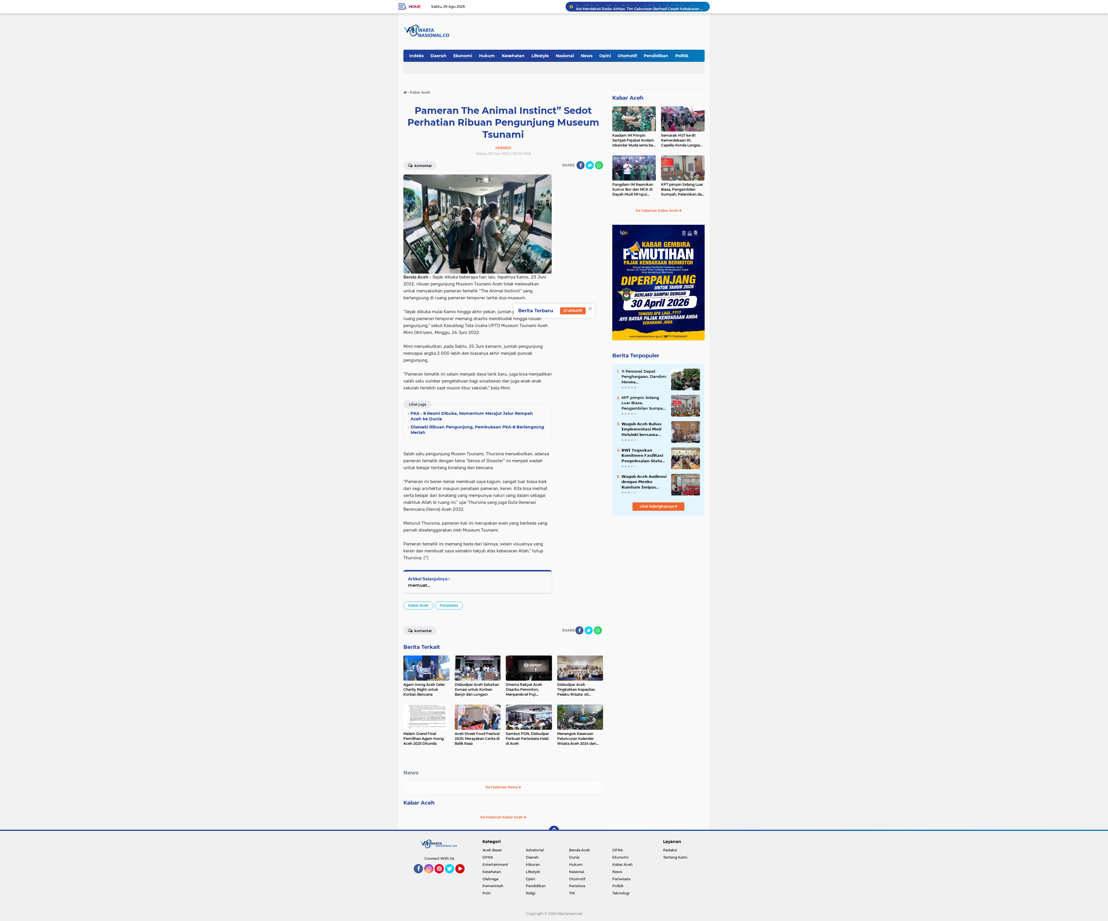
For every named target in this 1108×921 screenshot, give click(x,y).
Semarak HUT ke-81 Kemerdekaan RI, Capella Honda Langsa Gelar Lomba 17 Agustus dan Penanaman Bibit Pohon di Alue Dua (682, 140)
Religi (530, 893)
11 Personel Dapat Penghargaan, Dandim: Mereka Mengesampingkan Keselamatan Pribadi (644, 377)
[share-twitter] (590, 165)
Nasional (565, 55)
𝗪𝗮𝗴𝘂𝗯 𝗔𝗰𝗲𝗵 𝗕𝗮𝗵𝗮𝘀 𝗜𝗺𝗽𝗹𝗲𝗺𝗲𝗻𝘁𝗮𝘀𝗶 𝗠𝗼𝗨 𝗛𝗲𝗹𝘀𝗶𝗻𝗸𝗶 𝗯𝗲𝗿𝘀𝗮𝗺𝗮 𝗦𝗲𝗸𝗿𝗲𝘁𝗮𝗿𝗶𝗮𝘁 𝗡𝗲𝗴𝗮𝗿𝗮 (642, 429)
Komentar (422, 166)
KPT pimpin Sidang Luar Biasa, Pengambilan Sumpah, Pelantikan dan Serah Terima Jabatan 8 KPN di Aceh (682, 189)
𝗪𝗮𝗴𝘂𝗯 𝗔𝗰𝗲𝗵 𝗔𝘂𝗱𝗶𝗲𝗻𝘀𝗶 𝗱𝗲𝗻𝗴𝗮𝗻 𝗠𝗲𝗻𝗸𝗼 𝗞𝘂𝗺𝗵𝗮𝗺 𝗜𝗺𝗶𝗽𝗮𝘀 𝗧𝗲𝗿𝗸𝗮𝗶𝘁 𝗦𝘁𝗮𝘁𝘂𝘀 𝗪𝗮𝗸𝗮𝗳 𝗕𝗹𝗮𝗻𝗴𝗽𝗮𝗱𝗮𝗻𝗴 (644, 482)
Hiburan (533, 864)
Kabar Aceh (418, 605)
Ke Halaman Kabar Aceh (502, 817)
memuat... (419, 585)
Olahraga (490, 879)
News (586, 55)
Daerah (438, 55)
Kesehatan (513, 55)
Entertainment (495, 864)
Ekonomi (462, 55)
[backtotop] (554, 831)
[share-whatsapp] (599, 165)
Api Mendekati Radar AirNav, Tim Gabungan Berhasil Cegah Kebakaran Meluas (640, 6)
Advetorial (535, 850)
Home (414, 6)
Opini (605, 55)
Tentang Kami (675, 857)
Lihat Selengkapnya (657, 506)
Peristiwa (577, 886)
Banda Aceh (579, 850)
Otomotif (627, 55)
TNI (572, 893)
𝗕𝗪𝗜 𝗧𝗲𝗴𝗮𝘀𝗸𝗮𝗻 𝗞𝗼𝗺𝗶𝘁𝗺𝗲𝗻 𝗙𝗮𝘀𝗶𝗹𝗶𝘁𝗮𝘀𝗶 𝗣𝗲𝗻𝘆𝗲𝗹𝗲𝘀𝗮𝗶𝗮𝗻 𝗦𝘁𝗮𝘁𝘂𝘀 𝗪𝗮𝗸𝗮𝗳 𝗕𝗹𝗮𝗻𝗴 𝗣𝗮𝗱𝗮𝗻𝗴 (643, 455)
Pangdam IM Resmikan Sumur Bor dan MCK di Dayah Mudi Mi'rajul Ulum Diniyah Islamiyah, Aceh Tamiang (633, 189)
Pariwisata (449, 605)
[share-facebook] (581, 165)
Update (574, 311)
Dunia (574, 857)
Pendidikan (656, 55)
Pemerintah (492, 886)
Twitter (452, 876)
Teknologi (620, 893)
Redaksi (670, 850)
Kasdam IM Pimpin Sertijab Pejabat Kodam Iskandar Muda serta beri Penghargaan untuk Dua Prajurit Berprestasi (634, 140)
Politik (681, 55)
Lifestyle (540, 55)
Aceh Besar (492, 850)
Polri (486, 893)
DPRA (617, 850)
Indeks (416, 55)
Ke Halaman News (502, 787)
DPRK (487, 857)
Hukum (487, 55)
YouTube (463, 876)
